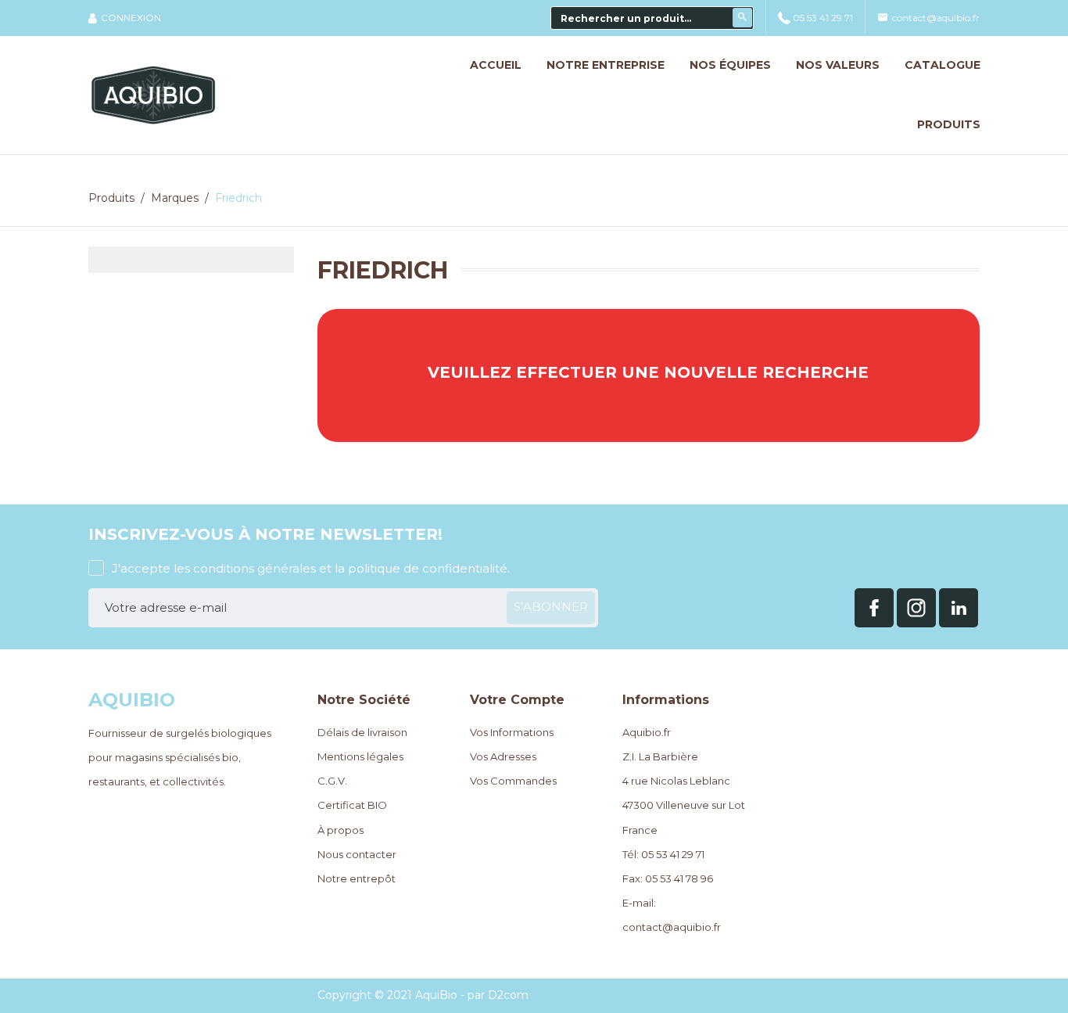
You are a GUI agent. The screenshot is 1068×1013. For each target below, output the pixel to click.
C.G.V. (332, 780)
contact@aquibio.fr (928, 17)
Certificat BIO (352, 805)
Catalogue (942, 65)
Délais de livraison (362, 732)
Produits (948, 124)
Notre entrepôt (356, 878)
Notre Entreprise (606, 65)
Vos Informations (512, 732)
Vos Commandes (513, 780)
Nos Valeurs (838, 65)
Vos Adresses (503, 756)
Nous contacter (356, 854)
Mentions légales (360, 756)
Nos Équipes (730, 65)
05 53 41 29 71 (823, 17)
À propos (340, 830)
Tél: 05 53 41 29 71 (663, 854)
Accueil (495, 65)
